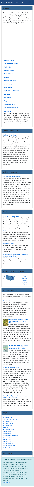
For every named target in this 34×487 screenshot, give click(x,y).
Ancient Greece (9, 70)
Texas (24, 276)
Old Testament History (11, 63)
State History (8, 111)
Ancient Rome (8, 74)
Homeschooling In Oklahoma (12, 2)
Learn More (6, 482)
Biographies (8, 101)
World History (8, 97)
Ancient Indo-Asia (10, 80)
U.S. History (7, 94)
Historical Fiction (9, 104)
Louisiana (24, 280)
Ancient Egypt (8, 67)
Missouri (24, 284)
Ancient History (9, 60)
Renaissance (8, 87)
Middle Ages (8, 84)
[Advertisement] (17, 41)
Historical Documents (11, 107)
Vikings (6, 77)
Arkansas (24, 282)
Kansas (24, 278)
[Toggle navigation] (30, 2)
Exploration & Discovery (11, 91)
